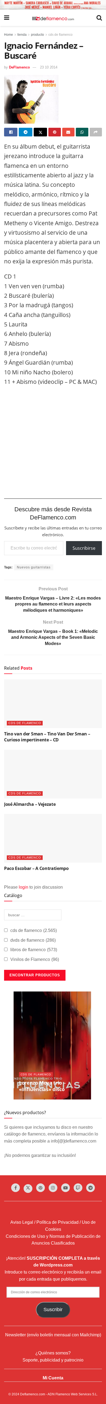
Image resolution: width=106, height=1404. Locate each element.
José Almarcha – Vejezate (29, 804)
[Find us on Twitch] (78, 1187)
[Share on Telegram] (25, 132)
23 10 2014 (48, 67)
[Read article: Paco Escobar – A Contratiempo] (53, 838)
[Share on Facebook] (10, 132)
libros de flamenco (33, 949)
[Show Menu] (6, 18)
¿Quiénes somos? (53, 1353)
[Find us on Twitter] (28, 1188)
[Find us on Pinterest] (40, 1187)
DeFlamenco (19, 67)
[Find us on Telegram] (90, 1187)
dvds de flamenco (33, 940)
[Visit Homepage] (53, 18)
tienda (22, 35)
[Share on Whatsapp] (82, 132)
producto (37, 35)
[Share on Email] (68, 132)
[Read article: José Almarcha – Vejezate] (53, 774)
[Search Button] (99, 18)
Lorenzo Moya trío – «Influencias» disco (42, 1085)
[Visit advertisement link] (53, 5)
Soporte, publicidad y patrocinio (53, 1360)
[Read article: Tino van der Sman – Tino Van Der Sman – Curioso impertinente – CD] (53, 703)
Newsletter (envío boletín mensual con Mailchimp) (53, 1335)
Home (8, 35)
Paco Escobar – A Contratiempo (36, 868)
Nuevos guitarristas (34, 567)
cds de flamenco (60, 35)
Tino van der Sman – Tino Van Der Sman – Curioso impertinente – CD (47, 737)
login (23, 887)
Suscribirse (84, 548)
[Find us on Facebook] (15, 1187)
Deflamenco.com (32, 1394)
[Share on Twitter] (40, 132)
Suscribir (53, 1309)
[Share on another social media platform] (96, 132)
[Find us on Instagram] (53, 1187)
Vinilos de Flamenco (34, 959)
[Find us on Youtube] (65, 1187)
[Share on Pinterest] (54, 132)
